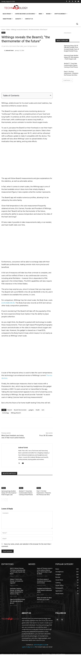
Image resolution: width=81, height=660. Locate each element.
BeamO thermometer (20, 410)
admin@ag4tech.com (40, 645)
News (8, 29)
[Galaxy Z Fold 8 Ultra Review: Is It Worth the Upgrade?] (5, 581)
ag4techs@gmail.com (28, 647)
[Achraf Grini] (2, 50)
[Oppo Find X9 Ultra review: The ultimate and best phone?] (5, 601)
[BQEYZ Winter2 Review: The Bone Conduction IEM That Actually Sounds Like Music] (5, 570)
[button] (77, 23)
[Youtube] (78, 1)
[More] (60, 423)
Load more (66, 80)
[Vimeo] (75, 1)
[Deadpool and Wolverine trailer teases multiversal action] (32, 590)
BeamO (10, 410)
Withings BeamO (16, 413)
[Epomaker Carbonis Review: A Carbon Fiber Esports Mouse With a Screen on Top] (5, 590)
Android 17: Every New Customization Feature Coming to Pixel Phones (26, 492)
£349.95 (4, 303)
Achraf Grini (10, 50)
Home (3, 29)
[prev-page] (2, 499)
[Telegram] (45, 56)
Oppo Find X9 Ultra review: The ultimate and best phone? (17, 601)
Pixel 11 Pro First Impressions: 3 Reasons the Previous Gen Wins (44, 492)
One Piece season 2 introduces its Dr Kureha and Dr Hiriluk (44, 581)
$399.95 (11, 303)
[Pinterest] (26, 56)
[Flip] (50, 56)
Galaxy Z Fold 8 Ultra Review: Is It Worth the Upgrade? (16, 581)
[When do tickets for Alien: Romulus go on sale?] (32, 599)
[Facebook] (66, 1)
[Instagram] (69, 1)
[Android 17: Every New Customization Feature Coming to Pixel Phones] (27, 483)
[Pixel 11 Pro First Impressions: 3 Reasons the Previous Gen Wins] (45, 483)
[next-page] (6, 499)
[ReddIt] (36, 56)
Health (38, 410)
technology (5, 413)
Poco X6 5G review (46, 435)
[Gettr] (55, 423)
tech (43, 410)
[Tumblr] (40, 56)
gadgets (31, 410)
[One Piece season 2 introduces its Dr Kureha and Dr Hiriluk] (32, 581)
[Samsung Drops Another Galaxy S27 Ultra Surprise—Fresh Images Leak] (9, 483)
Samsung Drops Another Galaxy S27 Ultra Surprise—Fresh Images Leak (9, 492)
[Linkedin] (31, 56)
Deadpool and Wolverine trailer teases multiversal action (44, 590)
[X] (72, 1)
